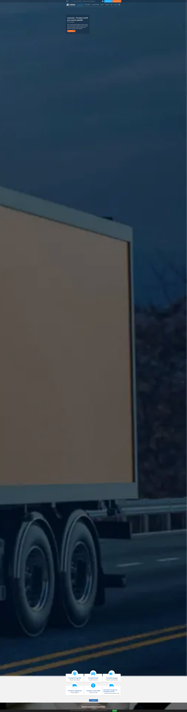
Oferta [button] (102, 4)
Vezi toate (93, 700)
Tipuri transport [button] (87, 4)
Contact (115, 4)
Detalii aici (71, 31)
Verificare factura (117, 1)
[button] (68, 1)
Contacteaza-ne (108, 1)
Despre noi (107, 4)
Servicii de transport (95, 4)
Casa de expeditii (80, 4)
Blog (111, 4)
